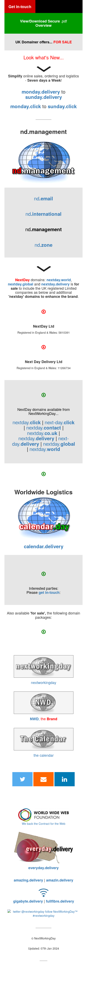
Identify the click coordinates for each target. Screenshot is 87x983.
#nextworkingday (43, 916)
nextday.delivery (55, 284)
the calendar (44, 755)
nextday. (27, 422)
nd (43, 198)
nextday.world (59, 279)
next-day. (59, 422)
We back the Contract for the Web (43, 824)
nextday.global (20, 284)
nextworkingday (43, 682)
